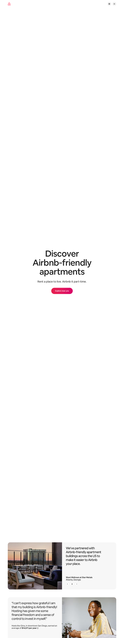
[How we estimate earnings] (38, 628)
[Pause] (72, 584)
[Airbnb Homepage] (9, 4)
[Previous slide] (67, 584)
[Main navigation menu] (114, 4)
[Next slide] (76, 584)
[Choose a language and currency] (109, 4)
